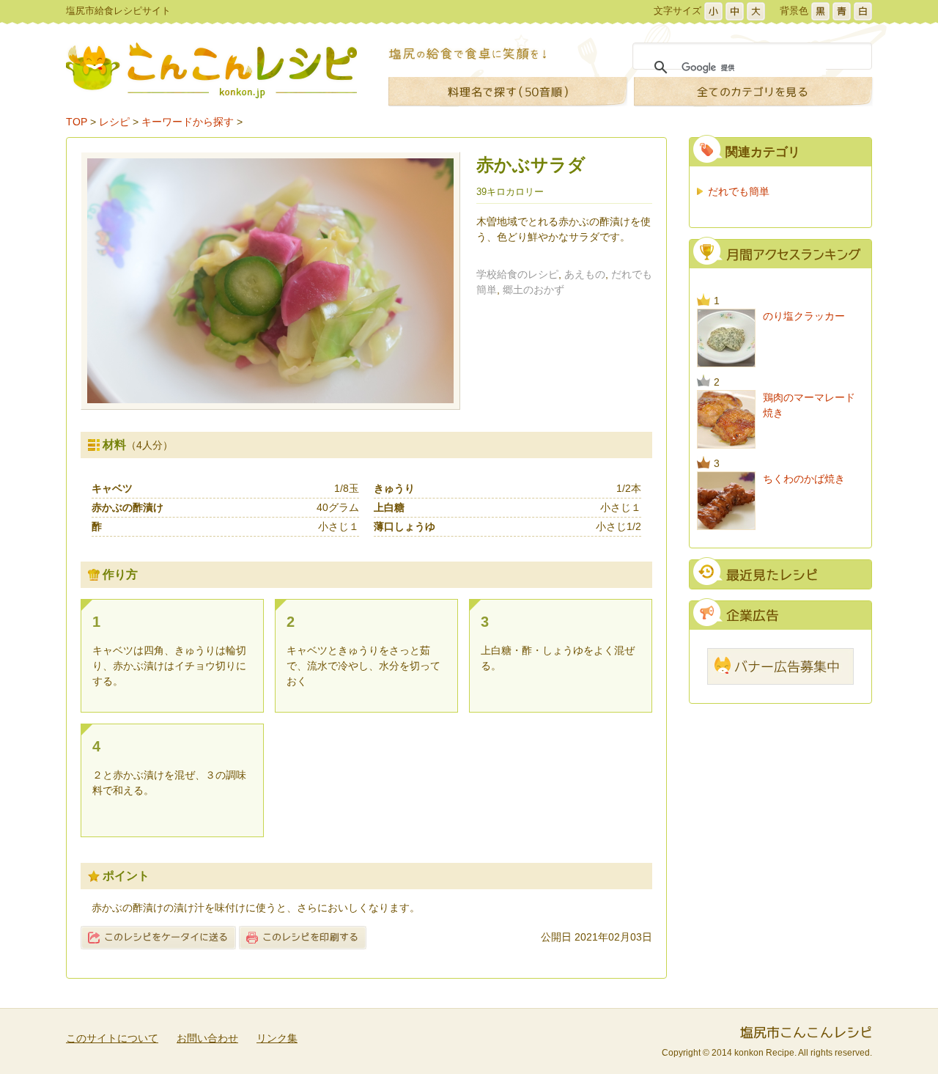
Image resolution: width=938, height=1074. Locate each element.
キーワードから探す (187, 122)
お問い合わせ (207, 1038)
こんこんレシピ (211, 70)
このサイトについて (112, 1038)
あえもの (584, 274)
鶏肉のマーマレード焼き (809, 405)
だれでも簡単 (738, 191)
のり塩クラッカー (804, 316)
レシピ (114, 122)
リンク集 (277, 1038)
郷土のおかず (533, 289)
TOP (76, 122)
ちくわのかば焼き (804, 479)
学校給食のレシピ (517, 274)
